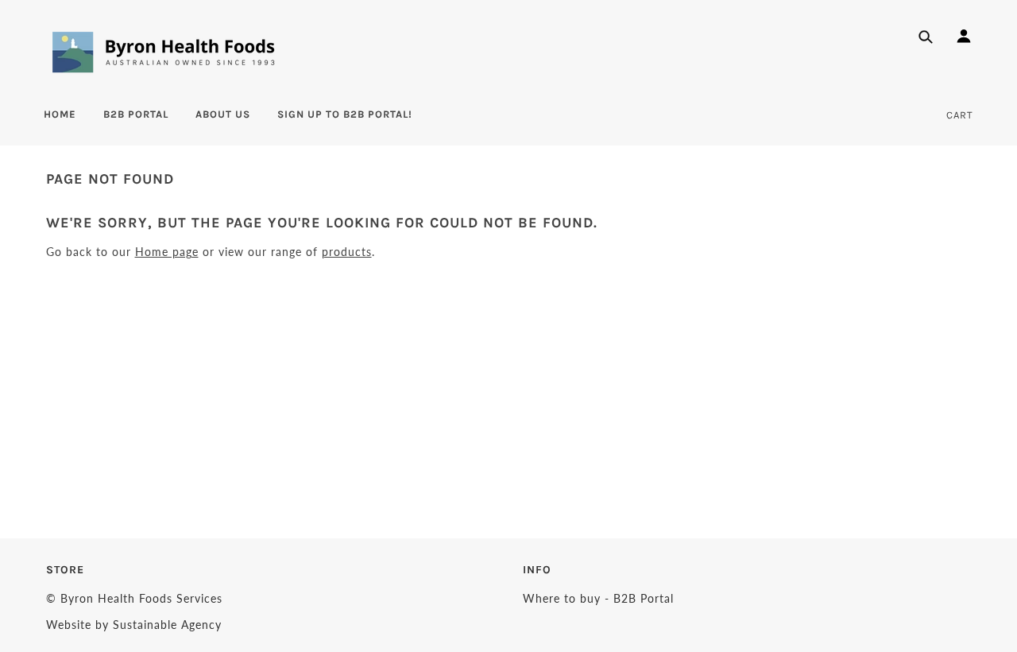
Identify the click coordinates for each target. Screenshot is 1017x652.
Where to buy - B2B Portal (598, 598)
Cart (959, 115)
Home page (167, 251)
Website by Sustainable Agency (134, 624)
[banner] (163, 52)
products (347, 251)
